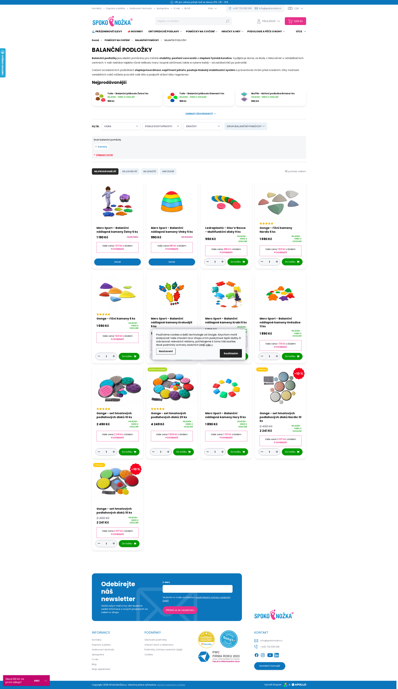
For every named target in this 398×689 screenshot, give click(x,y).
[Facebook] (256, 654)
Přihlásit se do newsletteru (180, 610)
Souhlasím (231, 353)
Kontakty (97, 8)
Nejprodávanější (105, 171)
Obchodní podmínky (155, 639)
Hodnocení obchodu (141, 8)
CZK (296, 8)
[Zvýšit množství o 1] (222, 261)
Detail (117, 261)
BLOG (187, 8)
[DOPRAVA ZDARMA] (172, 388)
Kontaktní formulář (269, 665)
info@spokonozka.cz (271, 640)
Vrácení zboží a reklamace (158, 644)
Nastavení (166, 351)
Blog (94, 664)
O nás (177, 8)
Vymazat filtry (104, 155)
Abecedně (168, 171)
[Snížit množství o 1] (207, 261)
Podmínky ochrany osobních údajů (163, 649)
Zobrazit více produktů (199, 114)
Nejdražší (149, 171)
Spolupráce (163, 8)
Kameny (102, 146)
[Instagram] (262, 654)
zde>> (209, 345)
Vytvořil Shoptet (273, 684)
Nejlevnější (129, 171)
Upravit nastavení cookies (171, 684)
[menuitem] (108, 31)
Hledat (227, 21)
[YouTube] (270, 654)
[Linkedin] (276, 654)
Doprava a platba (115, 8)
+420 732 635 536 (270, 646)
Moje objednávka (101, 669)
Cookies (148, 654)
